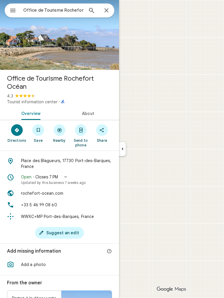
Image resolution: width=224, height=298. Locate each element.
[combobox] (53, 10)
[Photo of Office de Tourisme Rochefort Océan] (59, 35)
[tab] (29, 113)
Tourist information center (32, 101)
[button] (59, 179)
